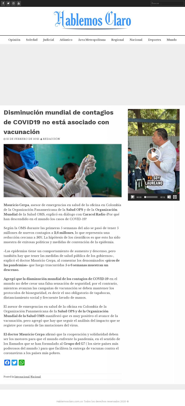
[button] (154, 155)
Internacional (21, 376)
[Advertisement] (92, 75)
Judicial (48, 39)
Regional (117, 39)
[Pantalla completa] (175, 197)
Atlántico (66, 39)
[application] (154, 155)
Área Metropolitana (92, 39)
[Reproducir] (132, 197)
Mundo (172, 39)
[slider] (151, 197)
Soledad (31, 39)
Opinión (14, 39)
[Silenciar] (169, 197)
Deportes (154, 39)
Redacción (51, 139)
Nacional (136, 39)
